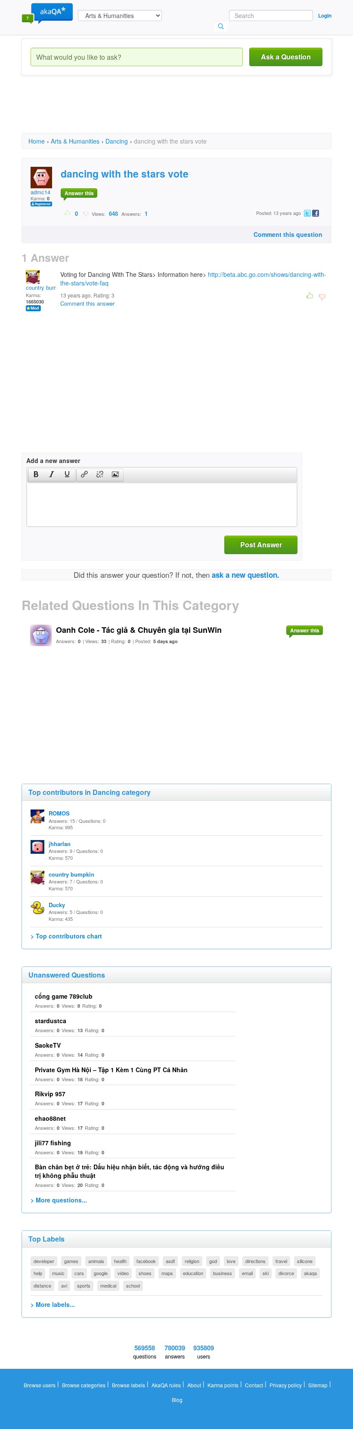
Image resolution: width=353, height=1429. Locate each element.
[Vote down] (85, 213)
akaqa (310, 1273)
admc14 (40, 192)
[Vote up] (67, 213)
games (71, 1260)
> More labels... (53, 1304)
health (120, 1260)
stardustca (50, 1020)
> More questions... (59, 1200)
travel (281, 1260)
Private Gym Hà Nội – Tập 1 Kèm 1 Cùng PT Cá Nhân (111, 1069)
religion (192, 1260)
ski (266, 1273)
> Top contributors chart (66, 936)
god (213, 1260)
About (194, 1385)
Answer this (79, 193)
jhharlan (60, 844)
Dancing (116, 141)
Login (324, 15)
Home (36, 141)
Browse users (40, 1385)
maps (167, 1273)
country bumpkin (46, 287)
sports (83, 1285)
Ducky (57, 905)
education (193, 1273)
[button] (36, 475)
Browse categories (83, 1385)
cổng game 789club (64, 996)
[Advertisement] (178, 111)
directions (255, 1260)
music (58, 1273)
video (123, 1273)
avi (64, 1285)
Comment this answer (87, 303)
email (247, 1273)
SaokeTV (48, 1045)
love (231, 1260)
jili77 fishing (53, 1142)
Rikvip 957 (50, 1093)
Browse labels (128, 1385)
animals (96, 1260)
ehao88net (50, 1118)
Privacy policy (285, 1385)
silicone (305, 1260)
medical (108, 1285)
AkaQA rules (166, 1385)
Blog (177, 1399)
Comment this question (288, 234)
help (38, 1273)
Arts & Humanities (75, 141)
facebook (146, 1260)
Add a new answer (53, 460)
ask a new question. (245, 575)
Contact (254, 1385)
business (222, 1273)
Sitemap (318, 1385)
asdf (170, 1260)
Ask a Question (286, 56)
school (133, 1285)
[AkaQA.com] (47, 13)
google (101, 1273)
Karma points (222, 1385)
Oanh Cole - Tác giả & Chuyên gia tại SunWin (139, 629)
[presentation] (36, 475)
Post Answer (261, 544)
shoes (145, 1273)
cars (79, 1273)
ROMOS (59, 813)
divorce (286, 1273)
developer (44, 1260)
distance (42, 1285)
